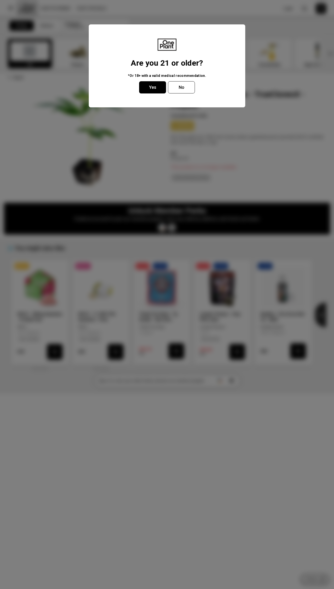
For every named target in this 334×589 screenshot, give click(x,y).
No (181, 87)
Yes (152, 87)
